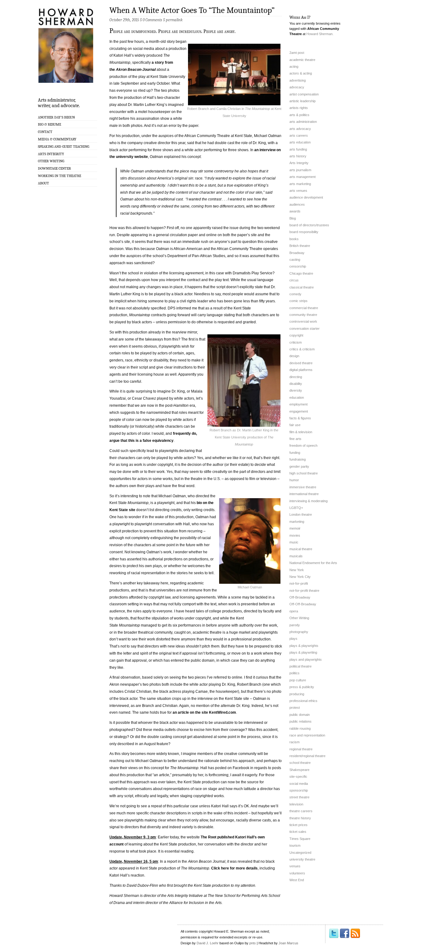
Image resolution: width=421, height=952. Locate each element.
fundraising (297, 459)
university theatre (302, 859)
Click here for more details (234, 868)
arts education (300, 142)
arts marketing (300, 184)
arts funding (298, 149)
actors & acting (300, 73)
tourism (294, 845)
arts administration (303, 121)
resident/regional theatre (307, 756)
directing (295, 377)
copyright (296, 335)
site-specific (298, 776)
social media (298, 783)
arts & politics (299, 115)
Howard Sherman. (319, 34)
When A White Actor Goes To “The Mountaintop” (192, 10)
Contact (45, 132)
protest (294, 707)
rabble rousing (300, 728)
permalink (174, 20)
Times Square (299, 839)
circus (294, 280)
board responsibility (303, 232)
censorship (297, 266)
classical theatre (301, 287)
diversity (295, 390)
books (294, 239)
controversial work (303, 321)
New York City (300, 577)
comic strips (298, 301)
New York (296, 570)
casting (294, 259)
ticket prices (298, 825)
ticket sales (297, 831)
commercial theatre (303, 308)
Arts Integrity (51, 154)
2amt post (296, 52)
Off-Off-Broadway (302, 604)
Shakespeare (299, 770)
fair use (294, 425)
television (296, 804)
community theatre (303, 315)
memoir (294, 528)
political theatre (300, 666)
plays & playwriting (303, 652)
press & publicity (301, 687)
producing (296, 694)
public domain (299, 714)
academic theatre (302, 60)
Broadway (297, 253)
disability (295, 383)
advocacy (296, 87)
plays (293, 638)
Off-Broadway (299, 597)
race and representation (307, 735)
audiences (297, 204)
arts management (302, 177)
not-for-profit (298, 583)
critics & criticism (302, 349)
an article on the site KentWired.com (204, 712)
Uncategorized (300, 852)
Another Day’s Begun (56, 117)
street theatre (299, 797)
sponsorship (298, 790)
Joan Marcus (288, 943)
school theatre (300, 762)
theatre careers (301, 811)
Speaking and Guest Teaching (63, 146)
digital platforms (301, 370)
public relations (300, 721)
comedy (295, 294)
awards (294, 211)
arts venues (298, 190)
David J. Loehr (208, 943)
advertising (297, 80)
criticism (295, 342)
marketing (296, 521)
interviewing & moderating (308, 501)
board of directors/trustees (309, 225)
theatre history (300, 818)
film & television (300, 432)
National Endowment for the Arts (313, 563)
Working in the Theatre (59, 176)
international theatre (304, 494)
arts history (297, 156)
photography (298, 632)
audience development (306, 197)
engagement (298, 411)
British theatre (299, 246)
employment (298, 404)
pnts (252, 943)
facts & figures (300, 418)
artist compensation (304, 94)
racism (294, 742)
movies (294, 535)
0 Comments (152, 20)
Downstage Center (54, 168)
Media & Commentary (57, 139)
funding (294, 452)
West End (296, 880)
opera (293, 611)
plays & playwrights (303, 645)
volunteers (297, 873)
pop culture (297, 680)
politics (294, 673)
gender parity (299, 466)
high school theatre (303, 473)
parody (294, 625)
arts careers (298, 135)
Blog (292, 218)
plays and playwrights (305, 659)
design (294, 356)
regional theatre (301, 749)
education (296, 397)
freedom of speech (303, 445)
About (43, 183)
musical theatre (300, 549)
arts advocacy (300, 129)
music (293, 542)
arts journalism (300, 170)
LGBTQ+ (296, 508)
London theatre (300, 514)
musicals (296, 556)
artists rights (298, 108)
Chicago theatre (301, 273)
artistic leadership (302, 101)
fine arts (295, 439)
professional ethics (303, 701)
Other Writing (51, 161)
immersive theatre (302, 487)
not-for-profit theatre (304, 590)
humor (294, 480)
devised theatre (301, 363)
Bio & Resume (49, 124)
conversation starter (304, 328)
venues (294, 866)
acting (293, 66)
